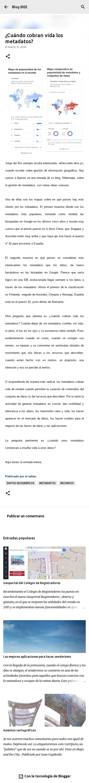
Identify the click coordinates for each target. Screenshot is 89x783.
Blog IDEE (19, 7)
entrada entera (32, 462)
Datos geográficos (20, 483)
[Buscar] (83, 7)
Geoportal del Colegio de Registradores (31, 583)
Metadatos (47, 483)
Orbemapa (68, 177)
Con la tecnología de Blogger (47, 776)
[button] (7, 57)
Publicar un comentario (25, 516)
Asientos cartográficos (19, 730)
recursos (67, 483)
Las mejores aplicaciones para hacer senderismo (37, 656)
